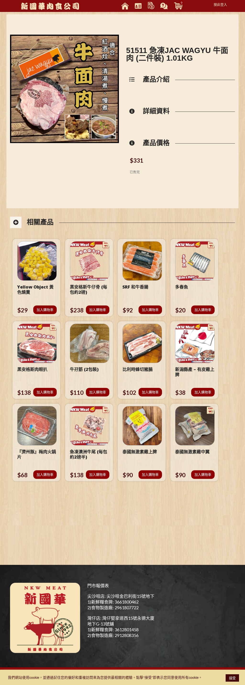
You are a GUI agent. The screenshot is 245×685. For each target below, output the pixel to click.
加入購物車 (45, 309)
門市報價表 (98, 585)
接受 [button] (232, 677)
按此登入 (220, 4)
